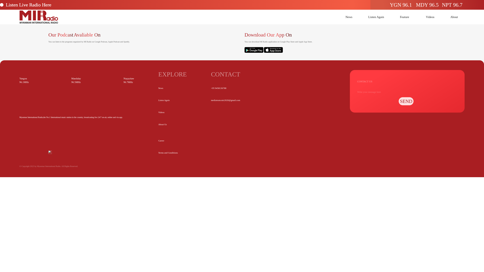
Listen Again (376, 17)
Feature (404, 17)
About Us (162, 124)
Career (161, 141)
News (348, 17)
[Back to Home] (38, 17)
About (454, 17)
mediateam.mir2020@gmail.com (225, 100)
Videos (430, 17)
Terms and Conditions (168, 153)
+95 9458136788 (218, 88)
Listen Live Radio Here (28, 4)
